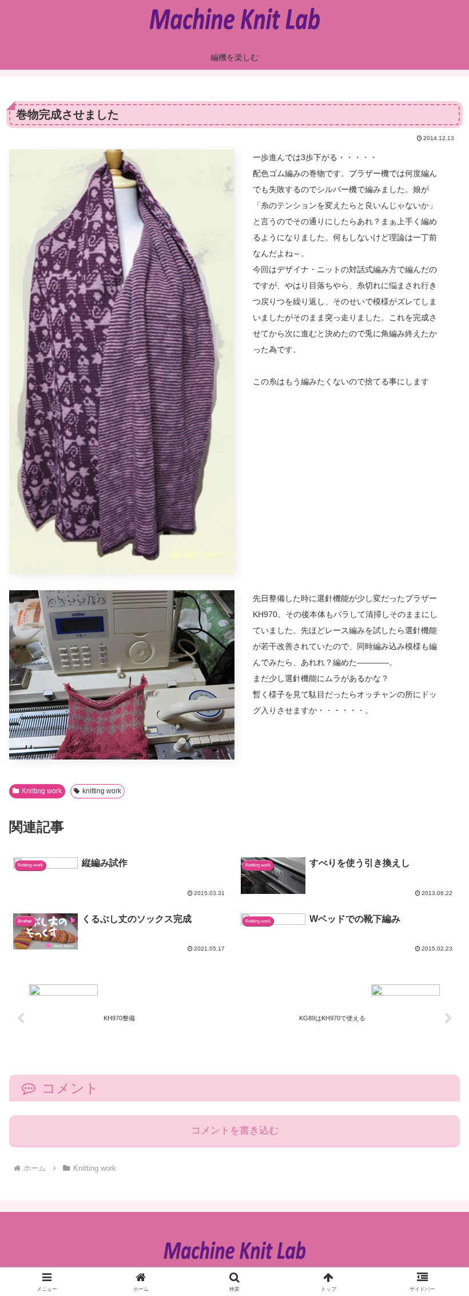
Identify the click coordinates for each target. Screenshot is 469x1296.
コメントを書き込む (235, 1130)
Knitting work (42, 791)
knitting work (101, 791)
